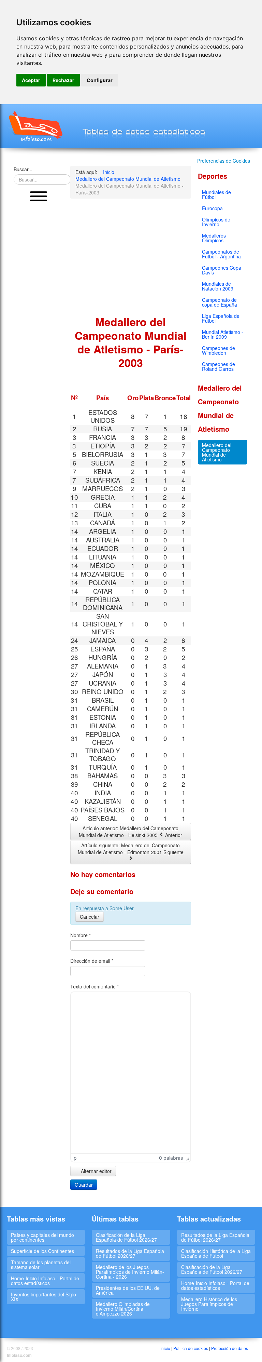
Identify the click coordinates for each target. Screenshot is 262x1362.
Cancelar (89, 916)
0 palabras (171, 1158)
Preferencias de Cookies (223, 160)
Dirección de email (91, 960)
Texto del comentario (94, 986)
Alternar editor (95, 1171)
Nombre (80, 935)
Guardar (84, 1184)
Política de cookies (190, 1348)
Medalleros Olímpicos (214, 238)
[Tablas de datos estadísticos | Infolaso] (35, 126)
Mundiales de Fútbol (216, 194)
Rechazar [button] (63, 80)
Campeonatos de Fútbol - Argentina (221, 254)
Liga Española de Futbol (220, 318)
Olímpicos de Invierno (216, 222)
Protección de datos (229, 1348)
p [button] (75, 1158)
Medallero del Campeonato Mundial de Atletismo (216, 452)
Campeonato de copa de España (219, 302)
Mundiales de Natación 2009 (217, 286)
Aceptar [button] (31, 80)
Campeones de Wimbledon (218, 350)
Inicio (165, 1348)
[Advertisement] (38, 311)
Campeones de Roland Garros (218, 366)
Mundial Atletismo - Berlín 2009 (222, 334)
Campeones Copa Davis (221, 270)
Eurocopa (212, 208)
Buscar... (23, 169)
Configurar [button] (100, 80)
